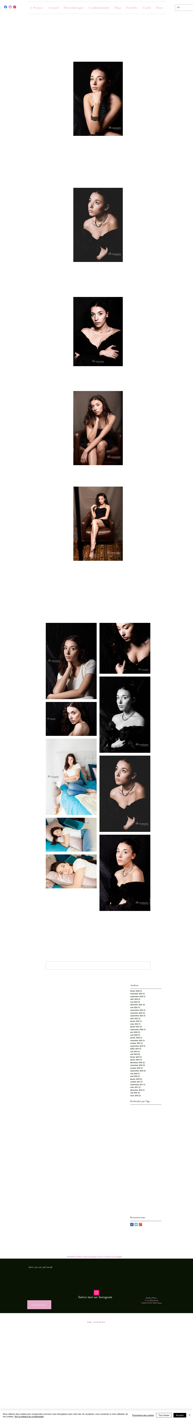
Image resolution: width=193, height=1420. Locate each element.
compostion (155, 1164)
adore (143, 1111)
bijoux (144, 1143)
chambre (146, 1156)
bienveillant (135, 1143)
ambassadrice (153, 1115)
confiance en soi (137, 1172)
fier (155, 1213)
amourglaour (155, 1119)
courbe (140, 1180)
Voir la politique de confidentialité (29, 1416)
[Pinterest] (15, 7)
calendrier (139, 1152)
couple (133, 1180)
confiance (144, 1168)
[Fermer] (189, 1415)
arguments (155, 1123)
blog (86, 24)
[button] (131, 7)
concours (134, 1168)
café (132, 1152)
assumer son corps (138, 1131)
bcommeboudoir (144, 1135)
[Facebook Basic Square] (132, 1224)
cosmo (141, 1176)
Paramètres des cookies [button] (143, 1415)
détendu (153, 1188)
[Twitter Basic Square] (136, 1224)
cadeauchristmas (153, 1147)
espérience (134, 1201)
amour (145, 1119)
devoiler (133, 1184)
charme (155, 1156)
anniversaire (135, 1123)
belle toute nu (142, 1139)
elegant (144, 1197)
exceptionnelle (147, 1201)
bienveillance (154, 1139)
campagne (150, 1152)
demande (149, 1180)
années (146, 1123)
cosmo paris (150, 1176)
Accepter (180, 1415)
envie (151, 1197)
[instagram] (10, 7)
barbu (132, 1135)
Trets (154, 1107)
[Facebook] (5, 7)
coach (143, 1160)
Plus (132, 24)
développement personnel (141, 1193)
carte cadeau (135, 1156)
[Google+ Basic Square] (140, 1224)
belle (132, 1139)
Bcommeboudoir (137, 1107)
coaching (151, 1160)
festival (149, 1213)
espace (158, 1197)
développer (134, 1197)
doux (150, 1184)
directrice (143, 1184)
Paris (148, 1107)
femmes (133, 1213)
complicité (144, 1164)
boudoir (56, 24)
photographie (72, 24)
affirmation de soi (138, 1115)
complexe (134, 1164)
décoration (144, 1188)
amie (132, 1119)
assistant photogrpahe (139, 1127)
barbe (158, 1131)
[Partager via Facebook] (47, 924)
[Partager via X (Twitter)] (54, 924)
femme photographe (147, 1209)
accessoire (134, 1111)
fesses (141, 1213)
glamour (120, 24)
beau (154, 1135)
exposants (134, 1205)
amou (138, 1119)
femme (133, 1209)
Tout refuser (164, 1415)
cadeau (142, 1147)
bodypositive (154, 1143)
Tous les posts (41, 24)
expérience (145, 1205)
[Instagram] (96, 1292)
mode (96, 24)
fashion (154, 1205)
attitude (151, 1131)
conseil (133, 1176)
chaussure (134, 1160)
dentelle (157, 1180)
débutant (134, 1188)
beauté (108, 24)
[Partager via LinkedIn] (61, 924)
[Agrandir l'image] (71, 661)
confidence (150, 1172)
